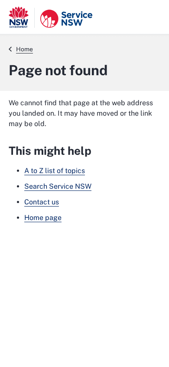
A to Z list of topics (54, 171)
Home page (43, 218)
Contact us (41, 202)
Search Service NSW (57, 186)
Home (24, 49)
